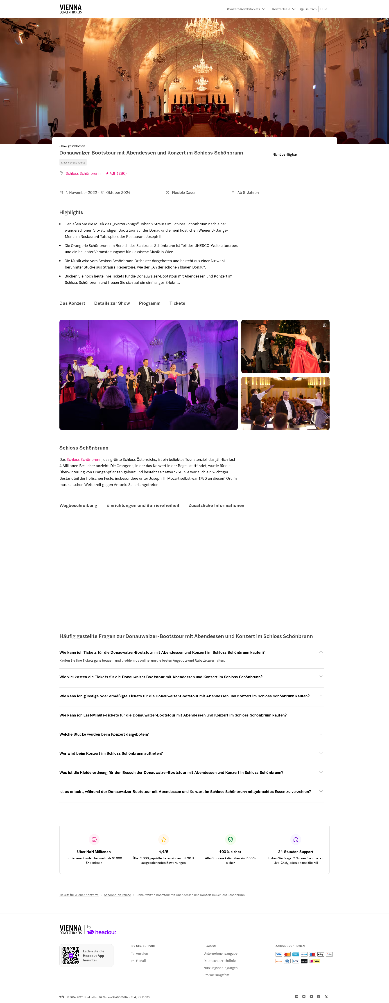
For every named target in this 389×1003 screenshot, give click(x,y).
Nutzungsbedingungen (221, 967)
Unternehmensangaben (222, 953)
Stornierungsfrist (216, 975)
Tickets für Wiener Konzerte (79, 894)
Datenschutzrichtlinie (220, 960)
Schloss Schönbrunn (84, 459)
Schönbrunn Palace (117, 894)
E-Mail (141, 960)
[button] (246, 9)
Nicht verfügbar (284, 154)
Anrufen (142, 953)
